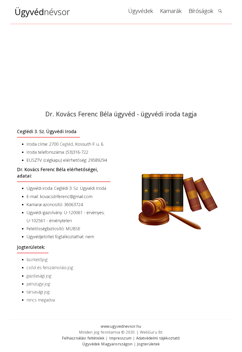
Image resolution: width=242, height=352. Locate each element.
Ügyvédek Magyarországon (107, 344)
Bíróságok (201, 11)
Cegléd (66, 144)
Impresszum (120, 338)
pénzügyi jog (38, 284)
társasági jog (38, 292)
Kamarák (171, 11)
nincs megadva (40, 300)
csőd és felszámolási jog (49, 267)
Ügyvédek (140, 11)
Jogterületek (148, 344)
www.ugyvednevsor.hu (121, 326)
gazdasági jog (38, 276)
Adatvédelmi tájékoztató (158, 338)
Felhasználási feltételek (83, 338)
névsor (42, 12)
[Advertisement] (121, 67)
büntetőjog (37, 259)
